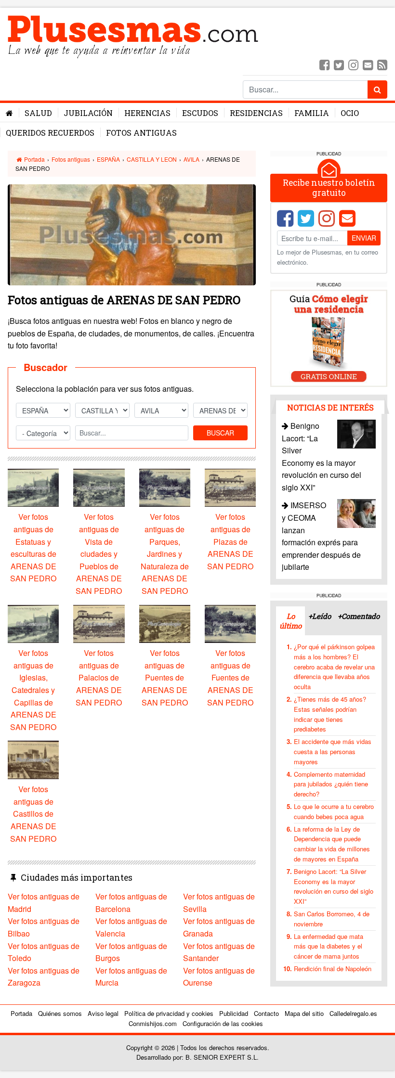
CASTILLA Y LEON (152, 159)
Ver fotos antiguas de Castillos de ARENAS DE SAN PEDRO (33, 813)
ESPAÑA (108, 159)
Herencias (147, 113)
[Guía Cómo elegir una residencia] (328, 337)
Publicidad (233, 1013)
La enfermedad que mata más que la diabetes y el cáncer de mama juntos (328, 946)
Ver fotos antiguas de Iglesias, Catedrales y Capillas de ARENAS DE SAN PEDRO (33, 689)
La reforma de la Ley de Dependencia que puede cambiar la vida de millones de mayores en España (332, 843)
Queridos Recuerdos (50, 133)
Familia (311, 113)
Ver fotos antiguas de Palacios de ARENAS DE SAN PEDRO (99, 677)
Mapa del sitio (304, 1013)
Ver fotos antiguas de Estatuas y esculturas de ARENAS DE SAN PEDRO (33, 547)
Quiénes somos (60, 1013)
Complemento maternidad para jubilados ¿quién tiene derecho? (331, 784)
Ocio (350, 113)
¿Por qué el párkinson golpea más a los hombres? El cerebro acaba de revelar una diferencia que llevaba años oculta (334, 666)
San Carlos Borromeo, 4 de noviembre (331, 918)
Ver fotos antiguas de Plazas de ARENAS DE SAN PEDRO (230, 541)
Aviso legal (103, 1013)
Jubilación (88, 113)
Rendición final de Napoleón (332, 968)
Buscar (220, 432)
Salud (38, 113)
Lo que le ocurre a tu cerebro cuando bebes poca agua (334, 811)
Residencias (256, 113)
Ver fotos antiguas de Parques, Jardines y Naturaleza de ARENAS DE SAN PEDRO (165, 553)
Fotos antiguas (141, 133)
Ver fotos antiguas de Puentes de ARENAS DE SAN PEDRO (165, 677)
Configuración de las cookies (223, 1023)
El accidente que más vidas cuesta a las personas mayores (332, 751)
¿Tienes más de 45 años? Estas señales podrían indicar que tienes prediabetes (330, 713)
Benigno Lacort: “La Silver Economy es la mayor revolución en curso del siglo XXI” (333, 886)
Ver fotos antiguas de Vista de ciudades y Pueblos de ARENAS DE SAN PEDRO (99, 553)
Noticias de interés (330, 407)
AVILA (191, 159)
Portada (34, 159)
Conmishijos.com (153, 1023)
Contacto (266, 1013)
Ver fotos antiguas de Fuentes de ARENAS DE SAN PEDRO (230, 677)
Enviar (364, 238)
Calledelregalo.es (353, 1013)
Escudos (200, 113)
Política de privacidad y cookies (168, 1013)
